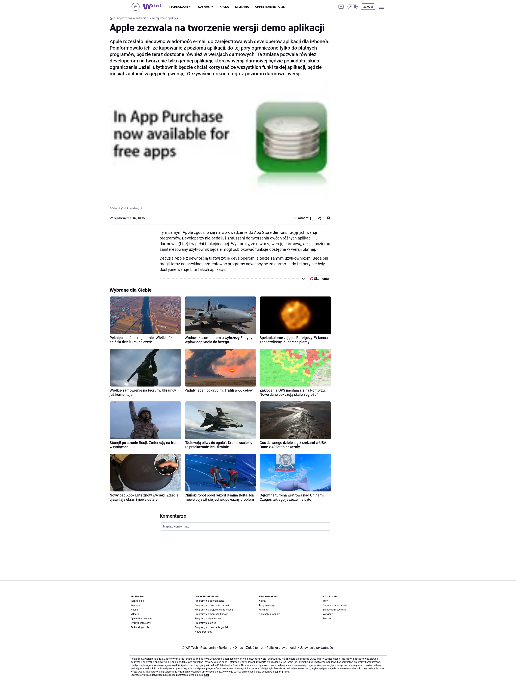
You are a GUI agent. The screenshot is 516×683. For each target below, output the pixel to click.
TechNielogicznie (140, 627)
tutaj (206, 675)
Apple (188, 232)
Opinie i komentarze (270, 6)
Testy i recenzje (267, 605)
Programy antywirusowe (208, 618)
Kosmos (204, 6)
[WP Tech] (156, 6)
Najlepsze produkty (269, 614)
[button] (352, 6)
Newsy (262, 600)
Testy (326, 600)
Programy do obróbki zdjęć (209, 600)
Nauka (224, 6)
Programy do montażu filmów (211, 614)
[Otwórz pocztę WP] (341, 6)
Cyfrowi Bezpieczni (141, 623)
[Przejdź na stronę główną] (135, 9)
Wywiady (328, 614)
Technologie (178, 6)
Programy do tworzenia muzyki (212, 605)
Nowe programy (203, 631)
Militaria (242, 6)
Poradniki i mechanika (335, 605)
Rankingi (263, 609)
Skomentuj (303, 218)
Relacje (327, 618)
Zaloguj (368, 6)
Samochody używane (334, 609)
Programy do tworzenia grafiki (211, 627)
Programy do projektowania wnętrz (214, 609)
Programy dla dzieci (205, 623)
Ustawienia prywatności (316, 648)
